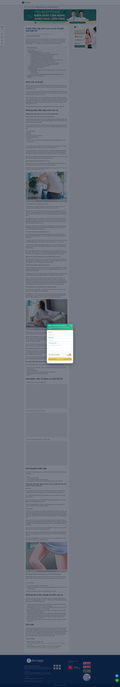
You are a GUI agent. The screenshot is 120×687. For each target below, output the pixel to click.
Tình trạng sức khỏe (52, 343)
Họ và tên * (50, 332)
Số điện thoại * (51, 337)
